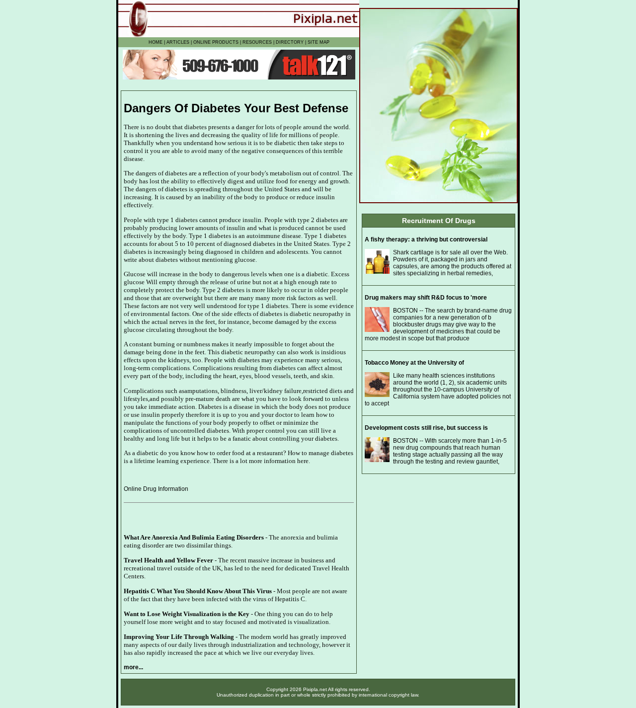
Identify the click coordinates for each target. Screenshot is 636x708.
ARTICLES (177, 42)
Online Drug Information (156, 488)
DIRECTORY (290, 42)
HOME (155, 42)
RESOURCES (257, 42)
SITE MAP (318, 42)
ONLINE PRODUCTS (215, 42)
